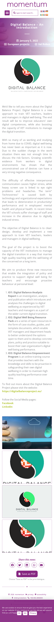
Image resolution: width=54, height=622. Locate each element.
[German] (47, 11)
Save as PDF (28, 574)
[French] (44, 11)
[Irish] (41, 14)
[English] (41, 11)
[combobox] (25, 13)
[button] (7, 12)
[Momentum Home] (27, 4)
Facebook (8, 403)
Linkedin (7, 406)
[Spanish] (47, 14)
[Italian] (44, 14)
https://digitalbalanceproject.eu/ (22, 391)
